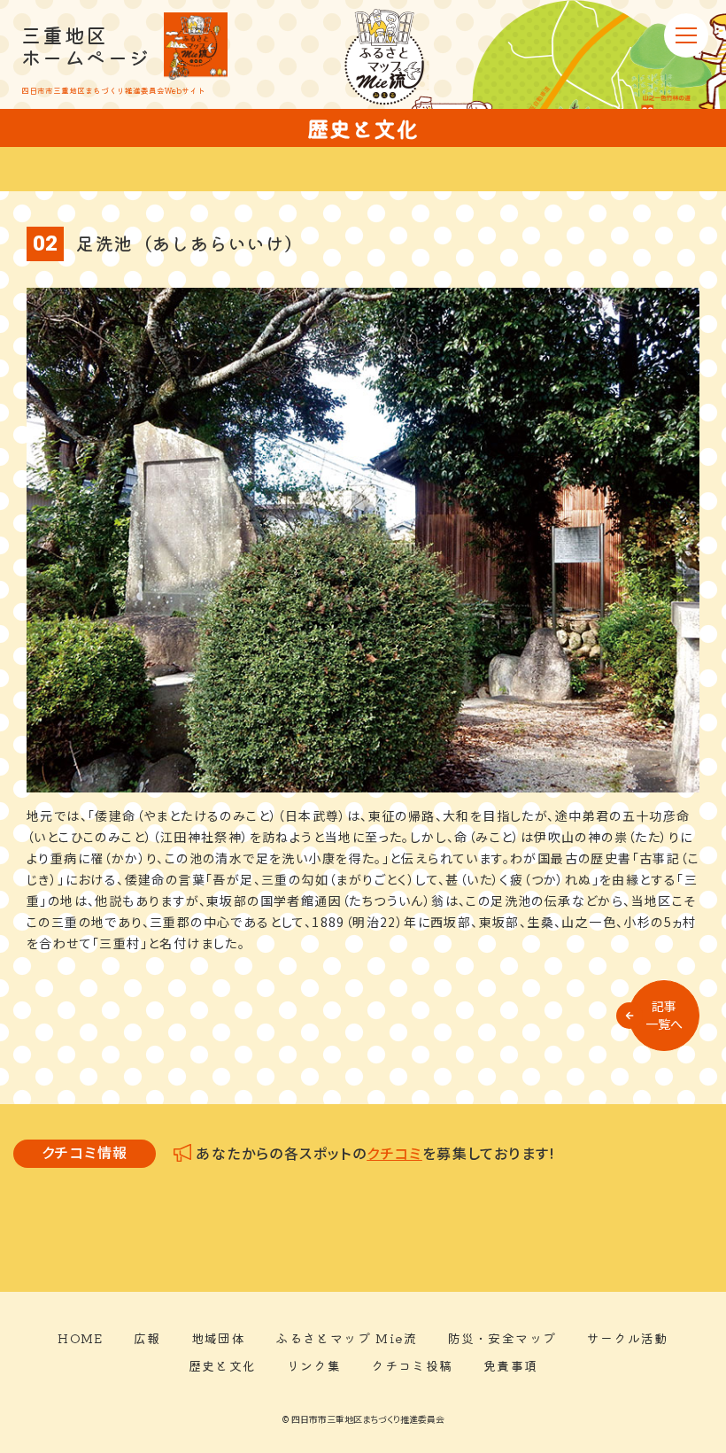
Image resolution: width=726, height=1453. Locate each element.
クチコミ (394, 1152)
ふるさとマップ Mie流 (346, 1338)
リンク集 (314, 1365)
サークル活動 (627, 1338)
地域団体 (218, 1338)
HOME (81, 1338)
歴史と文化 (223, 1365)
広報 (147, 1338)
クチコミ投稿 (411, 1365)
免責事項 (510, 1365)
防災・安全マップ (501, 1338)
